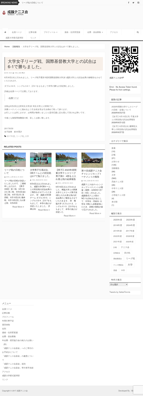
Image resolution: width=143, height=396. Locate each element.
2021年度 (117, 241)
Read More (17, 206)
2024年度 (130, 225)
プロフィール (50, 32)
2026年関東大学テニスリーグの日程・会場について (125, 108)
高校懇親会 (117, 258)
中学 (123, 270)
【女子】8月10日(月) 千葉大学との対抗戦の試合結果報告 (125, 118)
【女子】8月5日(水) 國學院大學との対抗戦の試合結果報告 (124, 128)
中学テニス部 (117, 188)
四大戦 (127, 252)
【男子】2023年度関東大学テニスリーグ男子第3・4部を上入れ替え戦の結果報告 (66, 174)
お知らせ (115, 161)
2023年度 (130, 219)
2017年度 (11, 136)
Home (7, 46)
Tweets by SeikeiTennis (119, 292)
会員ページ (17, 32)
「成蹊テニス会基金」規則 (14, 363)
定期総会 (116, 253)
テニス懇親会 (118, 265)
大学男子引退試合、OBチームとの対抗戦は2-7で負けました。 (40, 173)
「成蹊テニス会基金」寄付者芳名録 (17, 367)
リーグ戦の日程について (32, 2)
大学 (27, 136)
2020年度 (130, 241)
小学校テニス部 (118, 195)
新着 (113, 148)
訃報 (113, 154)
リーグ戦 (20, 136)
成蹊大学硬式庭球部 (14, 37)
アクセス (114, 32)
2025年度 (117, 219)
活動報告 (16, 46)
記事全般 (33, 32)
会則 (4, 328)
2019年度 (117, 230)
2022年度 (117, 236)
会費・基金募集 (94, 32)
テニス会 (125, 247)
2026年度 (130, 236)
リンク (33, 37)
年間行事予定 (8, 320)
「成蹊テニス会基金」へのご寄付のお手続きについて (17, 350)
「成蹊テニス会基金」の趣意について (17, 357)
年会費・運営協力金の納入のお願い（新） (17, 342)
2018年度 (117, 225)
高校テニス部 (117, 181)
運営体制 (6, 324)
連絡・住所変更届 (72, 32)
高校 (115, 270)
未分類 (114, 201)
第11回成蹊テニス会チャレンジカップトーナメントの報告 (91, 173)
